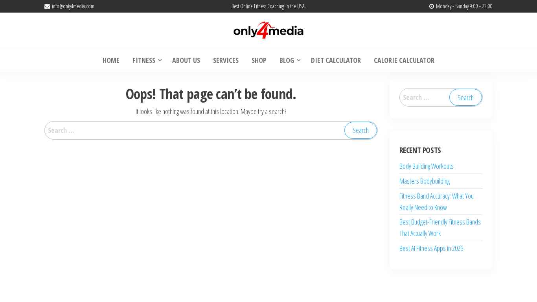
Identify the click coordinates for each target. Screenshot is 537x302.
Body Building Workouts (426, 166)
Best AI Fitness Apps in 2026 (431, 248)
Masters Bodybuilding (424, 181)
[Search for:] (211, 130)
